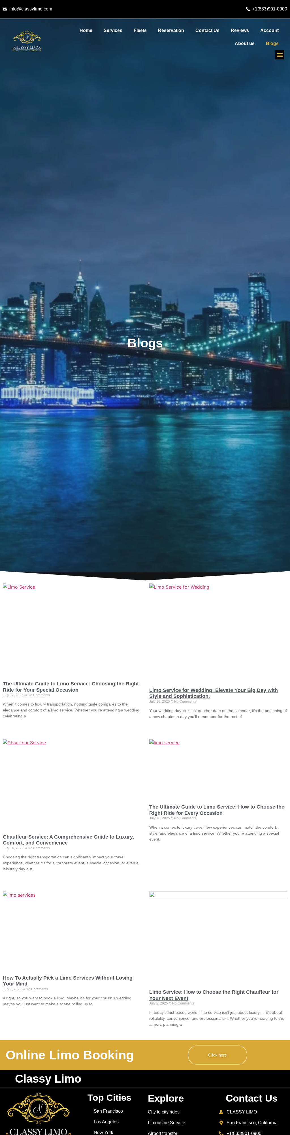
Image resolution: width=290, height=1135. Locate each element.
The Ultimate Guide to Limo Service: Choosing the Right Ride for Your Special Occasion (71, 687)
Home (86, 30)
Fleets (140, 30)
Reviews (240, 30)
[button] (279, 54)
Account (269, 30)
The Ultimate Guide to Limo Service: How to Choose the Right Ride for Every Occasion (216, 810)
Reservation (171, 30)
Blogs (272, 43)
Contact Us (207, 30)
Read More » (13, 726)
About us (245, 43)
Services (113, 30)
